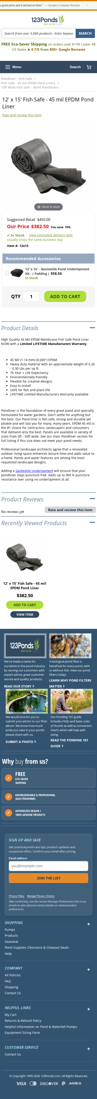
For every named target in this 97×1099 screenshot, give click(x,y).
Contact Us (13, 993)
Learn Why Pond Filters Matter (70, 683)
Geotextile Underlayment (34, 471)
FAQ (8, 981)
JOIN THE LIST (48, 878)
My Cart (10, 1015)
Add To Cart (25, 605)
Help (8, 954)
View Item (24, 614)
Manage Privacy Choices (41, 896)
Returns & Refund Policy (23, 1021)
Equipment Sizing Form (22, 1033)
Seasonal (11, 942)
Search (75, 67)
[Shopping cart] (88, 67)
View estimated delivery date (51, 235)
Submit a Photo (19, 742)
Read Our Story (17, 686)
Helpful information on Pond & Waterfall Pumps (41, 1027)
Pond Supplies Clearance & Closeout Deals (37, 948)
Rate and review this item (22, 115)
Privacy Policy (16, 896)
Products (11, 936)
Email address (18, 858)
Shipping (11, 987)
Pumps (10, 930)
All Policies (13, 975)
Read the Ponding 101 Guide (69, 743)
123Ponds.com (48, 19)
